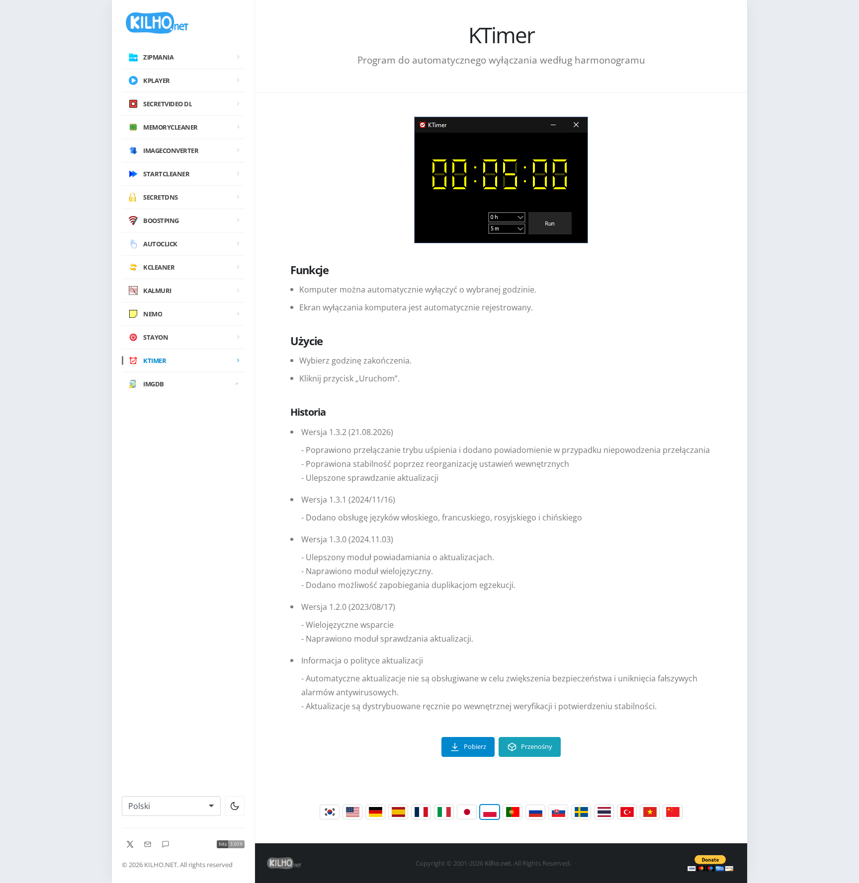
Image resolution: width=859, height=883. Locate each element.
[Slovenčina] (558, 812)
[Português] (512, 812)
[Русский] (535, 812)
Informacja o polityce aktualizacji (362, 660)
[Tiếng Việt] (650, 812)
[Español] (398, 812)
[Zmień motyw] (235, 806)
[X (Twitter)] (130, 844)
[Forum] (165, 844)
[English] (352, 812)
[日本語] (467, 812)
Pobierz (475, 746)
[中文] (673, 812)
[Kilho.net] (183, 23)
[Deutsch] (375, 812)
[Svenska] (581, 812)
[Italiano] (444, 812)
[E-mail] (148, 844)
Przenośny (536, 746)
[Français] (421, 812)
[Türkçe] (627, 812)
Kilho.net (498, 863)
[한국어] (330, 812)
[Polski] (490, 812)
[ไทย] (604, 812)
